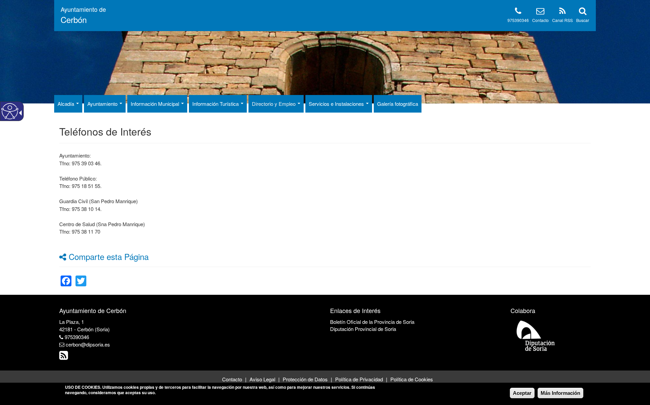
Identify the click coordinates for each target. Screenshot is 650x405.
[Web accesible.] (9, 111)
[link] (66, 276)
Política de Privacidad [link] (359, 379)
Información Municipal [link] (155, 103)
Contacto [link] (232, 379)
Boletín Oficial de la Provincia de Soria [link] (372, 321)
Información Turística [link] (216, 103)
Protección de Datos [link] (305, 379)
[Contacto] (540, 12)
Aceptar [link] (522, 393)
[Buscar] (582, 12)
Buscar (582, 20)
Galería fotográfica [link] (397, 103)
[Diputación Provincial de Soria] (536, 335)
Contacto (540, 20)
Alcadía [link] (66, 103)
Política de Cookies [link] (411, 379)
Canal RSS (562, 20)
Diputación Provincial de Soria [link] (363, 328)
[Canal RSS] (562, 12)
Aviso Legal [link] (262, 379)
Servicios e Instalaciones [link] (337, 103)
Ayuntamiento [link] (103, 103)
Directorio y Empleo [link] (274, 103)
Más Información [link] (560, 393)
